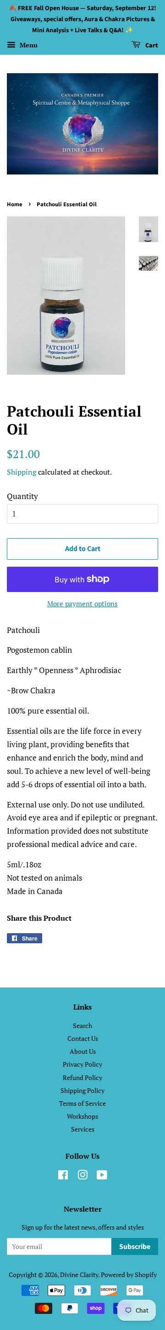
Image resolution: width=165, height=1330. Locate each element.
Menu (28, 45)
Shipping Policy (82, 1090)
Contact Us (82, 1038)
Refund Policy (82, 1077)
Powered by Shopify (129, 1274)
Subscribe (134, 1247)
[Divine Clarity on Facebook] (63, 1176)
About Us (83, 1051)
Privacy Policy (82, 1064)
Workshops (82, 1116)
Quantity (22, 496)
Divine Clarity (79, 1274)
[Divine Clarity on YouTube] (102, 1176)
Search (82, 1025)
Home (14, 204)
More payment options (82, 603)
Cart (151, 46)
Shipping (21, 472)
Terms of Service (82, 1103)
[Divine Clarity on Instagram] (82, 1176)
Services (82, 1129)
